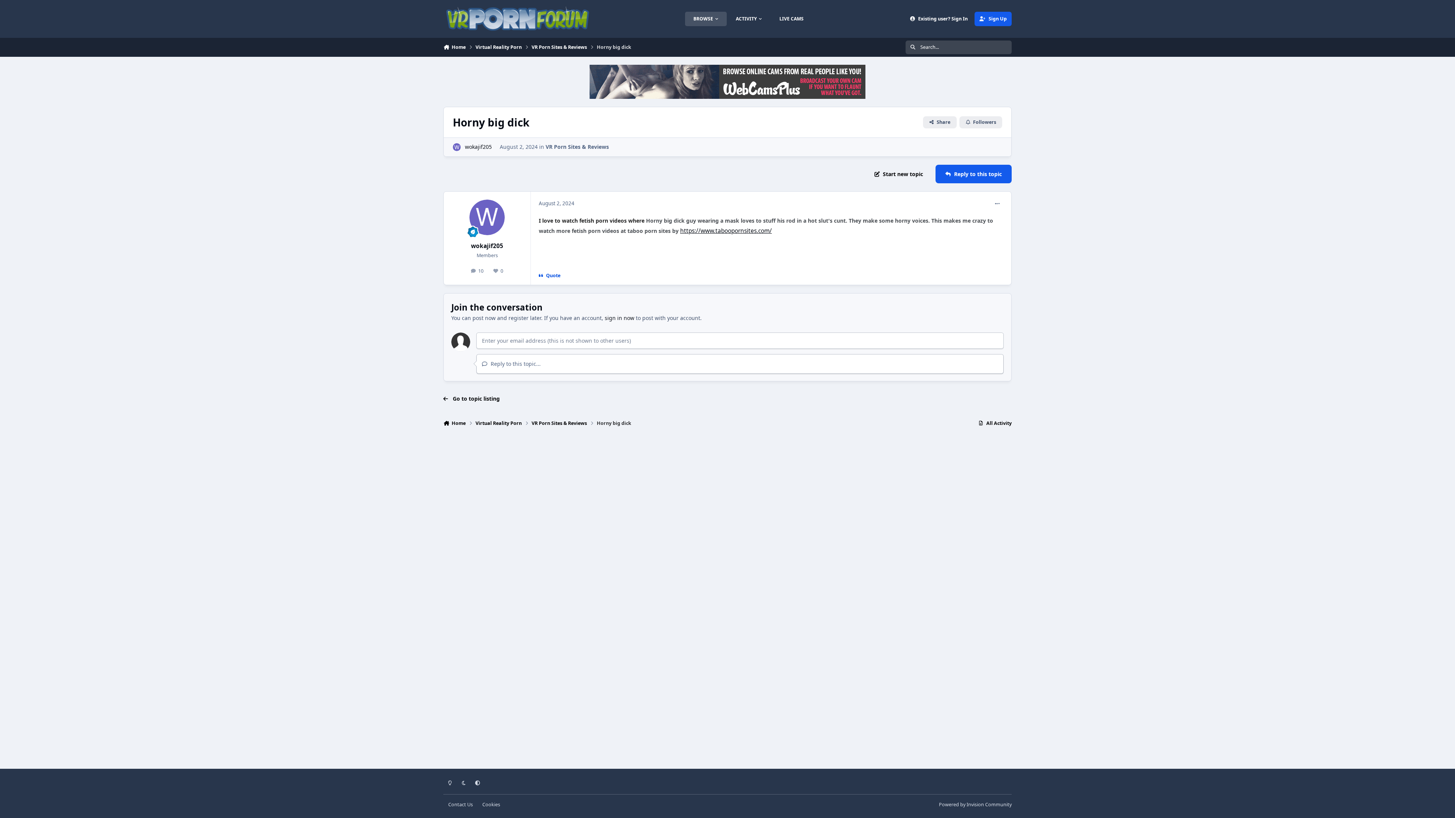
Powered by (975, 804)
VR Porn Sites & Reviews (577, 146)
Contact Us (460, 804)
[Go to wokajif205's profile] (457, 147)
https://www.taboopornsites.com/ (726, 231)
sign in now (619, 318)
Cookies (491, 804)
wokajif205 (478, 146)
